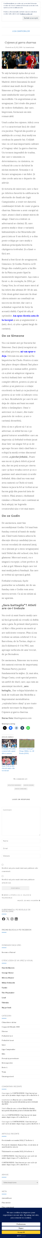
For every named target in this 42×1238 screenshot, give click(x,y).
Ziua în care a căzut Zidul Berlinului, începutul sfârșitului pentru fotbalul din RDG (20, 1102)
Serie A (4, 1067)
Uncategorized (8, 1076)
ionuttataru (30, 47)
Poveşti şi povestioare (10, 1058)
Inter (4, 1045)
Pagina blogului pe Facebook (16, 930)
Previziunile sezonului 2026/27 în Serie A (18, 1140)
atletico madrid (14, 785)
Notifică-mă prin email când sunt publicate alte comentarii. (20, 869)
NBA (3, 1054)
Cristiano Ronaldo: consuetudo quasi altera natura (9, 751)
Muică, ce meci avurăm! (28, 900)
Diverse (5, 1031)
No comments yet (20, 779)
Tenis (4, 1072)
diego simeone (21, 789)
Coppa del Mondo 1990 (11, 1027)
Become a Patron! (8, 952)
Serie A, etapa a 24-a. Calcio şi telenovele (16, 896)
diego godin (28, 785)
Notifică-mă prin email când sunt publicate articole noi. (18, 881)
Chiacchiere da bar (9, 1022)
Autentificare (7, 1198)
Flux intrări (6, 1203)
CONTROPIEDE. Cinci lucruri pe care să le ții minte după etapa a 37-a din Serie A (19, 1157)
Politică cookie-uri (26, 14)
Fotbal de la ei (7, 1036)
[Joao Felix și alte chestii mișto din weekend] (9, 760)
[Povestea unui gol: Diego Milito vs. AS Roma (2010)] (26, 743)
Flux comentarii (8, 1207)
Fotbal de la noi (8, 1040)
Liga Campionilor (21, 31)
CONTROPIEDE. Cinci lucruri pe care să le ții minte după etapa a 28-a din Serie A (20, 1094)
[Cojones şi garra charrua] (20, 60)
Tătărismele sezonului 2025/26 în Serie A (18, 1151)
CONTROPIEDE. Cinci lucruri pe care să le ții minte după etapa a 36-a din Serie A (19, 1163)
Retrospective (7, 1063)
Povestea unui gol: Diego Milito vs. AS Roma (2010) (26, 751)
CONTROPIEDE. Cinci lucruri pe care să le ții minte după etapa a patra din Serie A (21, 1123)
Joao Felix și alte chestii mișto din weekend (8, 768)
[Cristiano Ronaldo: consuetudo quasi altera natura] (9, 743)
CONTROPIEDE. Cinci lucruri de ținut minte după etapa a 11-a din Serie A (19, 1116)
